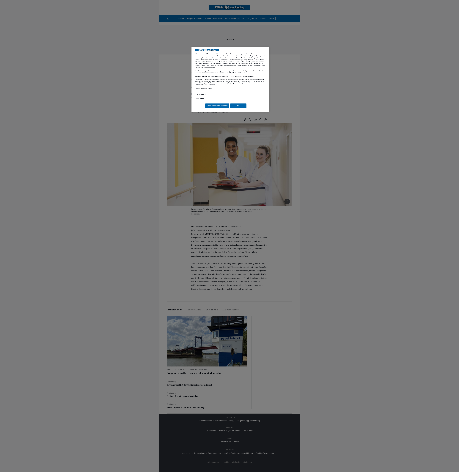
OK (238, 105)
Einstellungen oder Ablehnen (217, 105)
